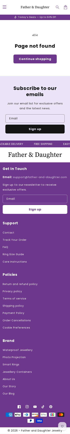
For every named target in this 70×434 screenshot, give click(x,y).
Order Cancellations (17, 320)
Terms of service (14, 298)
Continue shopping (35, 59)
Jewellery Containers (17, 372)
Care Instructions (15, 262)
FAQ (5, 247)
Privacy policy (12, 291)
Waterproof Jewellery (18, 350)
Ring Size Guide (13, 254)
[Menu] (4, 7)
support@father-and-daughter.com (40, 177)
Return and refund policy (20, 284)
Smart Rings (11, 364)
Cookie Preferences (16, 327)
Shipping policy (13, 306)
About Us (9, 379)
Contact (8, 232)
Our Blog (9, 393)
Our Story (9, 386)
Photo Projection (14, 357)
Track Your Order (15, 240)
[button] (58, 7)
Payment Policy (13, 313)
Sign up (35, 129)
